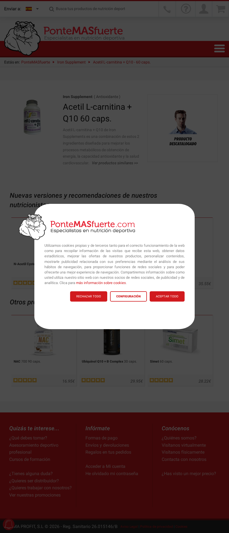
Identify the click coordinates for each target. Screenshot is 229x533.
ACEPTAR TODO (167, 296)
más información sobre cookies (101, 283)
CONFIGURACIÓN (128, 296)
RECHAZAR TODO (88, 296)
